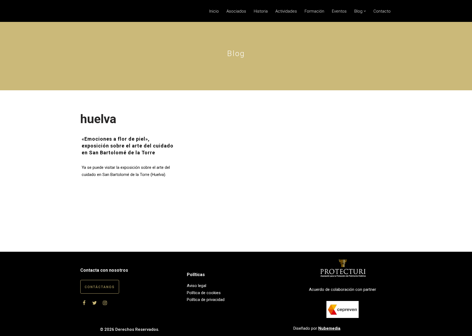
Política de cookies (204, 292)
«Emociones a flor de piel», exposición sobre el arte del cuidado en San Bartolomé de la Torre (127, 145)
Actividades (286, 11)
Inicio (214, 11)
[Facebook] (84, 303)
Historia (261, 11)
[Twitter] (94, 303)
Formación (314, 11)
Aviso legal (196, 285)
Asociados (236, 11)
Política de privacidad (206, 299)
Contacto (382, 11)
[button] (365, 11)
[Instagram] (105, 303)
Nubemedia (329, 328)
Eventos (339, 11)
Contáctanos (100, 287)
